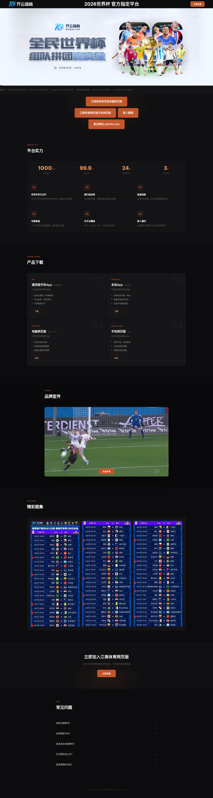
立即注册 (197, 4)
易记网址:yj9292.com (106, 124)
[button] (90, 623)
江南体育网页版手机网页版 (95, 112)
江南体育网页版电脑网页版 (106, 101)
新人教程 (128, 112)
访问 (37, 358)
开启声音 (106, 471)
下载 (37, 311)
